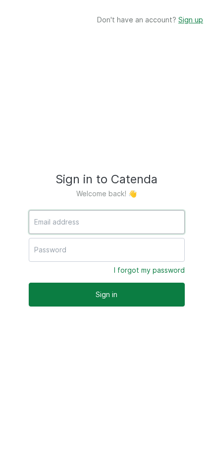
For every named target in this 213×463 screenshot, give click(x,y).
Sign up (190, 19)
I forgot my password (149, 270)
